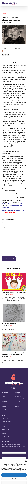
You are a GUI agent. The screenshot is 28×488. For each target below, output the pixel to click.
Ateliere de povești (19, 399)
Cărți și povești (5, 424)
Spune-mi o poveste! (7, 436)
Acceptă (14, 475)
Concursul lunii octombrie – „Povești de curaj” (14, 292)
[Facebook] (3, 55)
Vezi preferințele (14, 482)
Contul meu (5, 412)
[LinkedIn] (8, 55)
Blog (16, 404)
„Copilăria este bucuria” (14, 204)
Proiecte (4, 404)
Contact (4, 409)
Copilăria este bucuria (10, 212)
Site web (4, 233)
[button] (26, 460)
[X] (5, 55)
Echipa (3, 399)
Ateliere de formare (19, 396)
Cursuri (3, 426)
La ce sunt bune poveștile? (6, 432)
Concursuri (4, 13)
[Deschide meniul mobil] (25, 1)
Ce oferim (4, 401)
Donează (17, 406)
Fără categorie (5, 429)
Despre (3, 396)
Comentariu (5, 238)
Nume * (4, 223)
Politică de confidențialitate (17, 486)
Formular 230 (5, 406)
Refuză (14, 478)
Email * (3, 228)
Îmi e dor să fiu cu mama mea (9, 323)
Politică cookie (8, 486)
